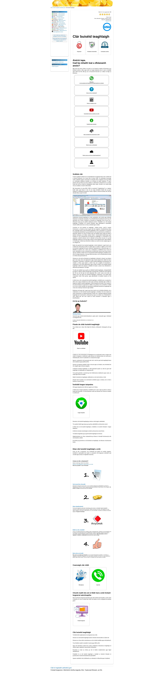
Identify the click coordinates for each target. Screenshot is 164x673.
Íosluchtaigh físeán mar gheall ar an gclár (91, 113)
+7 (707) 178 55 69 (61, 13)
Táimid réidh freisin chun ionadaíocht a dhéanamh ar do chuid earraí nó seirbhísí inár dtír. (59, 40)
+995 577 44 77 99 (60, 21)
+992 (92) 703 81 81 (63, 28)
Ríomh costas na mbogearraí (91, 144)
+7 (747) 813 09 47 (61, 15)
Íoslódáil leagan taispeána (91, 124)
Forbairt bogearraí (81, 620)
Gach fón (98, 584)
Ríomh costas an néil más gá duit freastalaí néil (91, 155)
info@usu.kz (60, 19)
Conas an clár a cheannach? (91, 92)
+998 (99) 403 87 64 (63, 30)
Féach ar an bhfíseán (81, 348)
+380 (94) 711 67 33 (59, 29)
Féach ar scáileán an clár (91, 103)
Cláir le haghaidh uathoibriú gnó (57, 62)
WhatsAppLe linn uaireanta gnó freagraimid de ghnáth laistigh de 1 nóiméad (92, 82)
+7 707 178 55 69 (61, 23)
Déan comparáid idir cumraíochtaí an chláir (91, 134)
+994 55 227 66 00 (61, 20)
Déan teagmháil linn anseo (58, 31)
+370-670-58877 (61, 25)
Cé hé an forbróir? (91, 165)
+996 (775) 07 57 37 (62, 24)
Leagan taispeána (81, 412)
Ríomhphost (81, 584)
